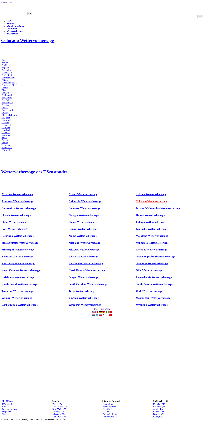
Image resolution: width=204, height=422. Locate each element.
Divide (4, 90)
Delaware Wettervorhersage (84, 208)
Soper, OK (158, 416)
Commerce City (8, 85)
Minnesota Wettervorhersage (152, 242)
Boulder (5, 65)
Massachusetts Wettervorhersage (20, 242)
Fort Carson (7, 97)
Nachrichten (12, 33)
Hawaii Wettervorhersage (150, 215)
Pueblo (5, 140)
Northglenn (7, 135)
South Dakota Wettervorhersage (154, 284)
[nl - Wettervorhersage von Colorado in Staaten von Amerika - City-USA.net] (93, 315)
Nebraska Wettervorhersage (17, 256)
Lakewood (6, 120)
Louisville (6, 127)
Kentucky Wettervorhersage (152, 228)
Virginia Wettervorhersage (84, 297)
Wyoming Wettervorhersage (152, 304)
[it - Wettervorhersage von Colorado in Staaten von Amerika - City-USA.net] (107, 312)
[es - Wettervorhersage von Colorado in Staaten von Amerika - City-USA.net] (103, 312)
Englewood (7, 95)
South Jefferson (109, 406)
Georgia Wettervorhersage (84, 215)
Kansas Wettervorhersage (83, 228)
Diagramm (12, 28)
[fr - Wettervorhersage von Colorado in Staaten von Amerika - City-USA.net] (96, 312)
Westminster (7, 147)
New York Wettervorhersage (152, 263)
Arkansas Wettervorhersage (17, 201)
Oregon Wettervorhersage (83, 277)
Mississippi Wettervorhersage (18, 249)
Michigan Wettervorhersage (84, 242)
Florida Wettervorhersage (16, 215)
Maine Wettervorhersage (83, 235)
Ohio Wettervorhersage (149, 270)
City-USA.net (8, 401)
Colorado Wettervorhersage (27, 40)
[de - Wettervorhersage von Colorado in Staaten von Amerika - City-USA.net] (100, 312)
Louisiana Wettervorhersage (18, 235)
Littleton (5, 122)
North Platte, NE (59, 416)
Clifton (5, 80)
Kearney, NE (58, 411)
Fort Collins (7, 100)
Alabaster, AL (58, 414)
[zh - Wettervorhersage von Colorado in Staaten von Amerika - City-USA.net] (110, 315)
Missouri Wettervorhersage (84, 249)
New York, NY (59, 409)
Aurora (5, 62)
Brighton (5, 67)
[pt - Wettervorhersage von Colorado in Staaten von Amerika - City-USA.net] (110, 312)
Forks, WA (57, 404)
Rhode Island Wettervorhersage (19, 284)
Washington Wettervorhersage (153, 297)
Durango (5, 92)
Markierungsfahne (15, 26)
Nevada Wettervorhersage (83, 256)
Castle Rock (7, 75)
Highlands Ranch (9, 115)
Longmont (6, 125)
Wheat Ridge (7, 150)
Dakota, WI (158, 414)
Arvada (5, 60)
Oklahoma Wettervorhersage (18, 277)
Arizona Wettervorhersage (151, 194)
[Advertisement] (51, 52)
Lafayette (6, 117)
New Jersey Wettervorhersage (18, 263)
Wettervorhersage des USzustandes (34, 171)
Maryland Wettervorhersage (152, 235)
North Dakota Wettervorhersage (87, 270)
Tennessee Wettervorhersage (17, 291)
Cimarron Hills (8, 77)
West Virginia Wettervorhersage (20, 304)
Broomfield (7, 70)
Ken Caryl (107, 409)
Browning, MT (160, 406)
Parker (4, 137)
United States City (102, 309)
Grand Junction (8, 110)
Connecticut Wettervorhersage (19, 208)
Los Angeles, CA (60, 406)
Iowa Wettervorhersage (15, 228)
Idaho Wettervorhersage (15, 222)
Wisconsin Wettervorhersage (85, 304)
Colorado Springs (9, 82)
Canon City (7, 72)
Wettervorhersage (15, 31)
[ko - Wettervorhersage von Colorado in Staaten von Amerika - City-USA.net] (107, 315)
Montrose (6, 132)
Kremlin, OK (159, 404)
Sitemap (5, 414)
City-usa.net (6, 2)
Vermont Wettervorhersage (17, 297)
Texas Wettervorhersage (82, 291)
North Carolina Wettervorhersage (21, 270)
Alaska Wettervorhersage (83, 194)
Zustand (11, 23)
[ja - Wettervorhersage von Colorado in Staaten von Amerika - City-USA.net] (103, 315)
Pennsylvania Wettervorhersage (154, 277)
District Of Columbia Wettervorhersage (158, 208)
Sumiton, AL (159, 411)
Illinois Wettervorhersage (83, 222)
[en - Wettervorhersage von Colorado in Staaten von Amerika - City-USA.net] (93, 312)
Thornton (6, 145)
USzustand (7, 404)
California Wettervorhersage (85, 201)
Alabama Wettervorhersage (17, 194)
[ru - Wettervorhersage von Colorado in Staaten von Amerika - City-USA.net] (100, 315)
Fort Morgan (7, 102)
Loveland (6, 130)
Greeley (5, 112)
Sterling (5, 142)
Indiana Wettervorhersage (151, 222)
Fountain (5, 105)
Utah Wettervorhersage (149, 291)
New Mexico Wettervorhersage (86, 263)
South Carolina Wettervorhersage (88, 284)
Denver (5, 87)
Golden (5, 107)
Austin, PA (158, 409)
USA (9, 21)
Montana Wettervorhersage (151, 249)
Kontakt (5, 406)
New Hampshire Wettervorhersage (155, 256)
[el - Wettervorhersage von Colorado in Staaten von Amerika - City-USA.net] (97, 315)
